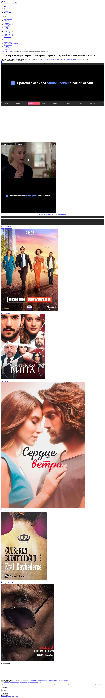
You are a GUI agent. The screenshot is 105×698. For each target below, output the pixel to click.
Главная (7, 7)
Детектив (7, 21)
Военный (7, 23)
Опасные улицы (71, 59)
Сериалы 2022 (8, 30)
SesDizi (7, 49)
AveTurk (7, 46)
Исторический (8, 24)
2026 (5, 9)
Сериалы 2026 (8, 35)
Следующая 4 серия (60, 214)
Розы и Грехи (63, 59)
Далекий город (55, 59)
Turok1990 (7, 42)
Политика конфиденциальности (18, 682)
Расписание (8, 12)
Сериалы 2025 (8, 34)
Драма (6, 20)
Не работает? (5, 62)
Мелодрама (8, 19)
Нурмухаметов (8, 45)
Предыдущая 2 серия (44, 214)
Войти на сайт (4, 695)
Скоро (6, 11)
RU (4, 1)
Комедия (7, 28)
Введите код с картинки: (7, 681)
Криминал (7, 27)
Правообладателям (33, 682)
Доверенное (47, 59)
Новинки (7, 37)
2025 (5, 8)
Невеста (42, 59)
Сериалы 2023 (8, 31)
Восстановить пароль (12, 696)
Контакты (6, 682)
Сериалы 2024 (8, 32)
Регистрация (4, 696)
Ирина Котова (8, 47)
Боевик (7, 26)
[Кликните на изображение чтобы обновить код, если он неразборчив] (49, 680)
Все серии (52, 214)
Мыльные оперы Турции (11, 43)
